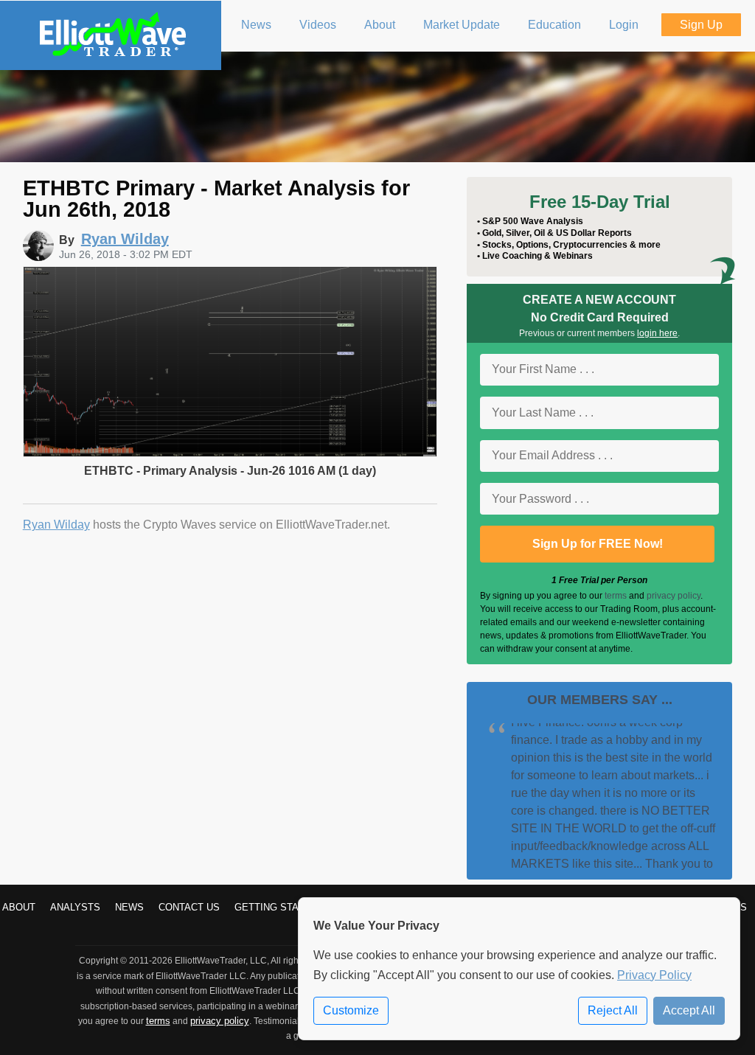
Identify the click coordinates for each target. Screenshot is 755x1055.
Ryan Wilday (56, 524)
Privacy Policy (654, 975)
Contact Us (189, 907)
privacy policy (673, 596)
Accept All (689, 1010)
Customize (351, 1010)
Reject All (613, 1010)
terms (616, 596)
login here (657, 333)
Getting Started (279, 907)
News (129, 907)
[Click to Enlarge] (230, 453)
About (18, 907)
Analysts (75, 907)
